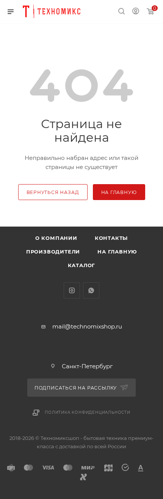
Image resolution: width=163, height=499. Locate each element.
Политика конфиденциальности (87, 412)
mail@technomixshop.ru (87, 326)
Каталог (82, 265)
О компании (56, 238)
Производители (53, 252)
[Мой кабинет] (135, 12)
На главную (117, 252)
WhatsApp (91, 290)
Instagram (72, 290)
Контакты (111, 238)
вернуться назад (53, 192)
